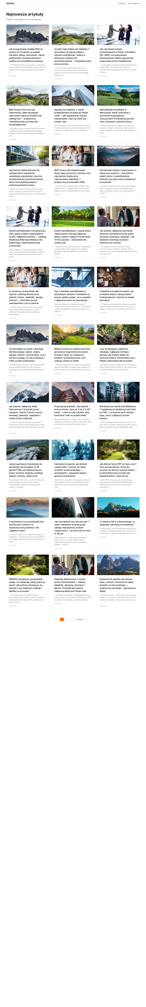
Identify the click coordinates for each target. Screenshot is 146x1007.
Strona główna (134, 3)
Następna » (80, 619)
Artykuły (121, 3)
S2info (10, 3)
